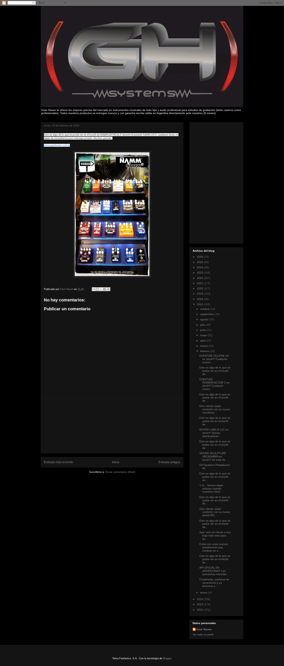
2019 (200, 293)
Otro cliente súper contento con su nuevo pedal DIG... (214, 512)
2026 (200, 256)
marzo (204, 345)
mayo (204, 335)
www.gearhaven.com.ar (57, 145)
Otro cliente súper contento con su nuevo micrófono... (214, 409)
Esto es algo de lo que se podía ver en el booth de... (214, 371)
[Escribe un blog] (97, 289)
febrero (205, 351)
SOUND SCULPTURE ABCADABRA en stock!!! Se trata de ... (213, 456)
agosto (204, 319)
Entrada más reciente (58, 462)
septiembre (207, 314)
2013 (200, 604)
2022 (200, 278)
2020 (200, 288)
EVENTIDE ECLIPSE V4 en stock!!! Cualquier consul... (214, 359)
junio (203, 330)
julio (203, 324)
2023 (200, 272)
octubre (205, 308)
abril (203, 340)
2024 (200, 267)
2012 (200, 609)
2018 (200, 299)
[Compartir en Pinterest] (108, 289)
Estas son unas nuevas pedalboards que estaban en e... (213, 547)
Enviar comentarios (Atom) (120, 472)
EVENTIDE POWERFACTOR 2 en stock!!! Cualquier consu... (214, 384)
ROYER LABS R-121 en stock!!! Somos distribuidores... (214, 433)
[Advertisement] (112, 426)
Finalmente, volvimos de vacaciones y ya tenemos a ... (214, 583)
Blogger (167, 658)
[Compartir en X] (101, 289)
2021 (200, 283)
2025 (200, 262)
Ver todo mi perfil (203, 634)
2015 (200, 304)
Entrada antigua (169, 462)
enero (204, 592)
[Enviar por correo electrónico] (94, 289)
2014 (200, 599)
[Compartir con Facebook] (105, 289)
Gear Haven (204, 629)
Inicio (115, 462)
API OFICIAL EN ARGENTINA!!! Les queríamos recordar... (214, 571)
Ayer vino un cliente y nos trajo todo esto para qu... (215, 535)
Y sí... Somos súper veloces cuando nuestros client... (211, 488)
